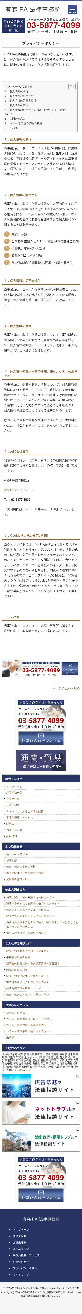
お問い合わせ (14, 830)
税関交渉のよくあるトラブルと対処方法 (30, 916)
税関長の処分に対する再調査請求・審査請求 (33, 963)
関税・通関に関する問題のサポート (27, 976)
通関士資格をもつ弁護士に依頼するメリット (33, 903)
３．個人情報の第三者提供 (20, 100)
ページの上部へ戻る (66, 688)
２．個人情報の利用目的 (19, 96)
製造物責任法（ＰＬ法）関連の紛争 (27, 982)
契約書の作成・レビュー (21, 879)
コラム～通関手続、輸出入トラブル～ (29, 1031)
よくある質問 (21, 1249)
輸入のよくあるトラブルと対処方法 (27, 909)
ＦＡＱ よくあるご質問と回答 (24, 811)
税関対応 (11, 860)
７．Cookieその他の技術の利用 (23, 123)
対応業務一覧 (14, 792)
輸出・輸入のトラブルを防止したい (27, 994)
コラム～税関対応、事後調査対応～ (27, 1025)
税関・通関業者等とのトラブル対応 (27, 951)
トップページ (14, 786)
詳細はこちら (22, 1069)
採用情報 (11, 836)
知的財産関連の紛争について (23, 988)
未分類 (10, 1037)
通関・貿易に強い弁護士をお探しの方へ (30, 897)
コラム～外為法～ (17, 1012)
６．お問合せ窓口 (15, 118)
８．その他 (11, 128)
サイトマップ (21, 1274)
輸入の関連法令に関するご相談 (25, 873)
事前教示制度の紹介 (18, 957)
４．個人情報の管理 (16, 105)
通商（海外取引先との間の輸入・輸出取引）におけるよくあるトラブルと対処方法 (42, 924)
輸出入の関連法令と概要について (26, 933)
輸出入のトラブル (17, 854)
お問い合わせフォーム (19, 490)
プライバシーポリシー (26, 1268)
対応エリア (13, 823)
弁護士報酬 (13, 805)
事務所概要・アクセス (19, 817)
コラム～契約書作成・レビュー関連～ (29, 1019)
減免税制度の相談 (17, 969)
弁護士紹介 (13, 799)
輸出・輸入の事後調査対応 (22, 866)
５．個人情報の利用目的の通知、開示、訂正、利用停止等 (35, 112)
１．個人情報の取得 (16, 91)
